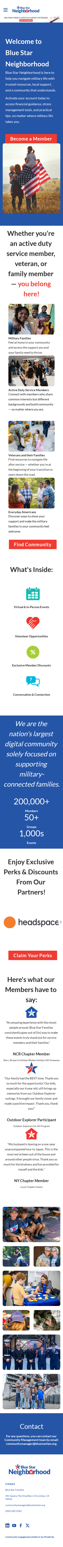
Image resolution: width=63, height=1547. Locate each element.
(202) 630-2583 (13, 1511)
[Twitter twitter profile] (28, 1525)
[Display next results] (60, 922)
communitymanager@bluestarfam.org (25, 1505)
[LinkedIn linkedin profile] (7, 1525)
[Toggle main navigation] (5, 9)
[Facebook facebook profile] (21, 1525)
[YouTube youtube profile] (14, 1525)
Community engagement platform (22, 1536)
